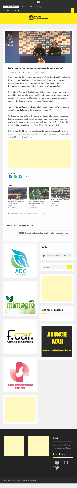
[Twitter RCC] (11, 10)
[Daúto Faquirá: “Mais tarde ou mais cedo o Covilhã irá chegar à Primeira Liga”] (39, 193)
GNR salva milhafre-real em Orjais (21, 225)
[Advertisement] (39, 154)
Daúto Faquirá (14, 213)
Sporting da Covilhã (39, 213)
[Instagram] (8, 10)
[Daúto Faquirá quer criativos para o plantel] (60, 193)
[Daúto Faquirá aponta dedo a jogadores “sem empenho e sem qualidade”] (17, 193)
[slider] (50, 256)
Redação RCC (29, 72)
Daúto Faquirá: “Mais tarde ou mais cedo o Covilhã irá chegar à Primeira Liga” (38, 201)
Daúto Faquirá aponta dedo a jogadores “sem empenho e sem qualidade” (17, 201)
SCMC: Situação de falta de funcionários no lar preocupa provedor (44, 233)
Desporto (42, 72)
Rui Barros (28, 213)
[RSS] (15, 10)
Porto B (22, 213)
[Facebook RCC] (4, 10)
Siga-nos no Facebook (53, 309)
